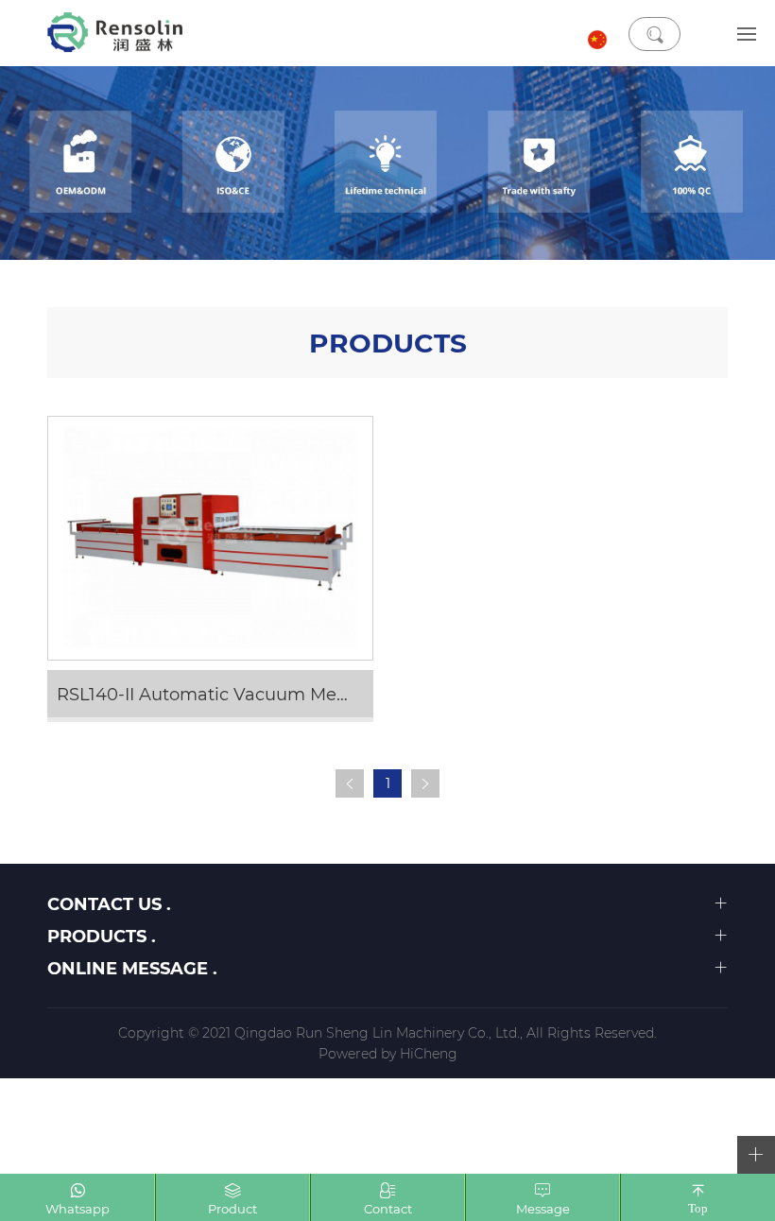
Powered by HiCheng (388, 1053)
